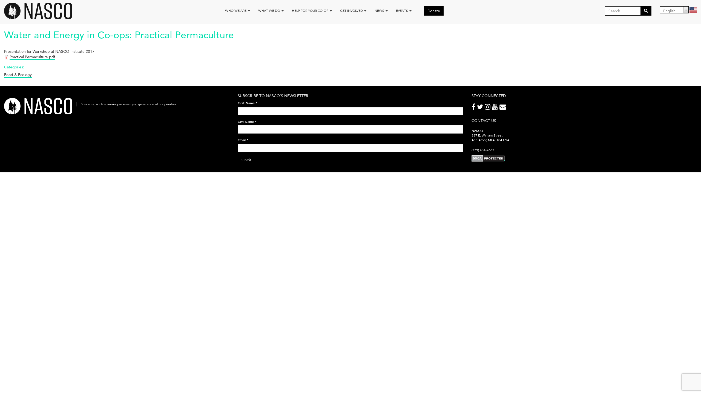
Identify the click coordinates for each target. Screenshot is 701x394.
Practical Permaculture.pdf (32, 56)
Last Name (247, 121)
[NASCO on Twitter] (481, 108)
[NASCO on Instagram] (488, 108)
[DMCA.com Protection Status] (488, 158)
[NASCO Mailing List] (503, 108)
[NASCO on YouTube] (495, 108)
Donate (433, 10)
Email (243, 140)
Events (402, 10)
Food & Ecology (18, 74)
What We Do (269, 10)
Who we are (236, 10)
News (380, 10)
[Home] (40, 11)
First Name (247, 103)
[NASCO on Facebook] (474, 108)
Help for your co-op (310, 10)
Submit (246, 160)
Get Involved (352, 10)
